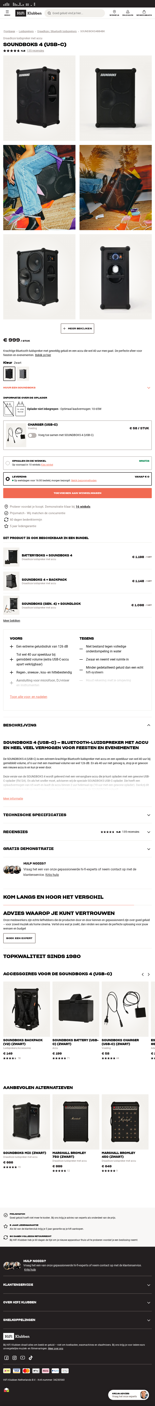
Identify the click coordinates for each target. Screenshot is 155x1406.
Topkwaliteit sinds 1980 (42, 929)
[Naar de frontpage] (28, 13)
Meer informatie (143, 3)
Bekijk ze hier (43, 355)
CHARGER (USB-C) (43, 424)
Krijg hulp (52, 875)
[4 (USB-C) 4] (116, 187)
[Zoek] (49, 13)
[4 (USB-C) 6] (116, 276)
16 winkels (83, 506)
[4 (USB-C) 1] (39, 98)
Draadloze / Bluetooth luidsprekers (57, 31)
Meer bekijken (11, 620)
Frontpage (9, 31)
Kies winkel (47, 465)
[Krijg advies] (144, 1395)
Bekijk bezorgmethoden (84, 480)
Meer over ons (55, 1334)
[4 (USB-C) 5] (39, 276)
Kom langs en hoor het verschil (53, 897)
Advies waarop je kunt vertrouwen (59, 913)
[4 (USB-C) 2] (116, 98)
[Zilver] (23, 374)
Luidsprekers (26, 31)
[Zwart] (9, 374)
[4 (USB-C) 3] (39, 187)
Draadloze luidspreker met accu (22, 38)
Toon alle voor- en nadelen (28, 697)
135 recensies (35, 50)
